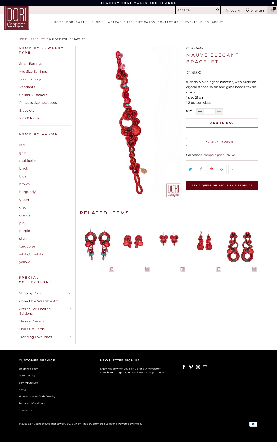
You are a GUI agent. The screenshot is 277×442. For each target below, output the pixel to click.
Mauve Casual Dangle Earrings (204, 247)
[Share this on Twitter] (190, 169)
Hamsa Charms (31, 321)
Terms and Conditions (32, 403)
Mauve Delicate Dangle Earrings (169, 247)
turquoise (27, 246)
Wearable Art (120, 22)
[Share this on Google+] (222, 169)
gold (23, 153)
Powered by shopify (130, 423)
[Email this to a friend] (232, 169)
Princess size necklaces (38, 103)
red (22, 145)
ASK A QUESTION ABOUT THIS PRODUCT (222, 185)
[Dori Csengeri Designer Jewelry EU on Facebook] (184, 367)
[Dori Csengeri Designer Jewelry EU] (24, 17)
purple (24, 231)
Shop (97, 22)
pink (23, 223)
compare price (213, 155)
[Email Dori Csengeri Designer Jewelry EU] (205, 367)
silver (23, 239)
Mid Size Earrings (33, 71)
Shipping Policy (28, 368)
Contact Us (26, 410)
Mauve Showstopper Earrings (240, 247)
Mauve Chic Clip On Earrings (133, 247)
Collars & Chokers (33, 95)
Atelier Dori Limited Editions (35, 311)
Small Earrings (30, 64)
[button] (222, 142)
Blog (204, 22)
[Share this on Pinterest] (211, 169)
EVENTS (191, 22)
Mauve (230, 155)
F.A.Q (22, 389)
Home (58, 22)
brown (24, 184)
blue (23, 176)
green (24, 200)
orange (25, 215)
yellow (24, 262)
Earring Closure (28, 382)
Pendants (27, 87)
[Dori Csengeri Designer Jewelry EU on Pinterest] (191, 367)
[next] (253, 247)
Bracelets (26, 110)
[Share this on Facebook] (201, 169)
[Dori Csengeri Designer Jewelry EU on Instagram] (198, 367)
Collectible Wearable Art (38, 301)
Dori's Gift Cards (32, 329)
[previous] (83, 247)
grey (23, 207)
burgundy (27, 192)
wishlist (257, 10)
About (217, 22)
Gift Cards (145, 22)
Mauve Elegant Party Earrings (97, 247)
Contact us (168, 22)
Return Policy (27, 375)
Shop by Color (30, 293)
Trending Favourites (35, 337)
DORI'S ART (76, 22)
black (23, 168)
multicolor (27, 161)
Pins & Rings (29, 118)
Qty (189, 110)
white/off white (31, 254)
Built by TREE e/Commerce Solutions (94, 423)
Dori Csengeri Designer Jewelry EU (49, 423)
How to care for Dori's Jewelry (37, 396)
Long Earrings (30, 79)
